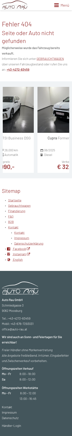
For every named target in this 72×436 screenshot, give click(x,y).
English (17, 259)
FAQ (10, 216)
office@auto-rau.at (14, 329)
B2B (11, 222)
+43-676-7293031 (22, 323)
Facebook (19, 249)
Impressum (21, 238)
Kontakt (13, 227)
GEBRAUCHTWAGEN (50, 58)
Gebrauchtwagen (19, 205)
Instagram (19, 254)
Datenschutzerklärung (28, 243)
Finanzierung (16, 211)
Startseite (14, 200)
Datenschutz (10, 418)
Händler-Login (11, 425)
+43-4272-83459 (18, 69)
